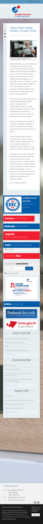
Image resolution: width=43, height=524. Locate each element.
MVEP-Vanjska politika (12, 369)
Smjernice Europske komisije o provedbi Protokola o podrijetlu (18, 380)
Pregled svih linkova (11, 354)
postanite (13, 255)
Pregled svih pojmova (11, 412)
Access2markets (10, 365)
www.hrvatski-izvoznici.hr (16, 500)
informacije (16, 218)
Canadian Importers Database (14, 342)
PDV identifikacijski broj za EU (14, 404)
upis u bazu (10, 249)
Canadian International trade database (17, 338)
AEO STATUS (9, 396)
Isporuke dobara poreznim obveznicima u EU (19, 400)
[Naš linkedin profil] (35, 502)
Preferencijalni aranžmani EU (14, 408)
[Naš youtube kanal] (38, 502)
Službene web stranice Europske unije (17, 350)
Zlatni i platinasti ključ (16, 236)
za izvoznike (16, 226)
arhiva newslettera (13, 273)
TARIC (7, 346)
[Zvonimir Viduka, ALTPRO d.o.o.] (23, 49)
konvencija (13, 304)
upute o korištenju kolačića (9, 519)
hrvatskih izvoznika (18, 244)
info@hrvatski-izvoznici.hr (16, 497)
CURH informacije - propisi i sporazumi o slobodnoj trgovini (18, 374)
